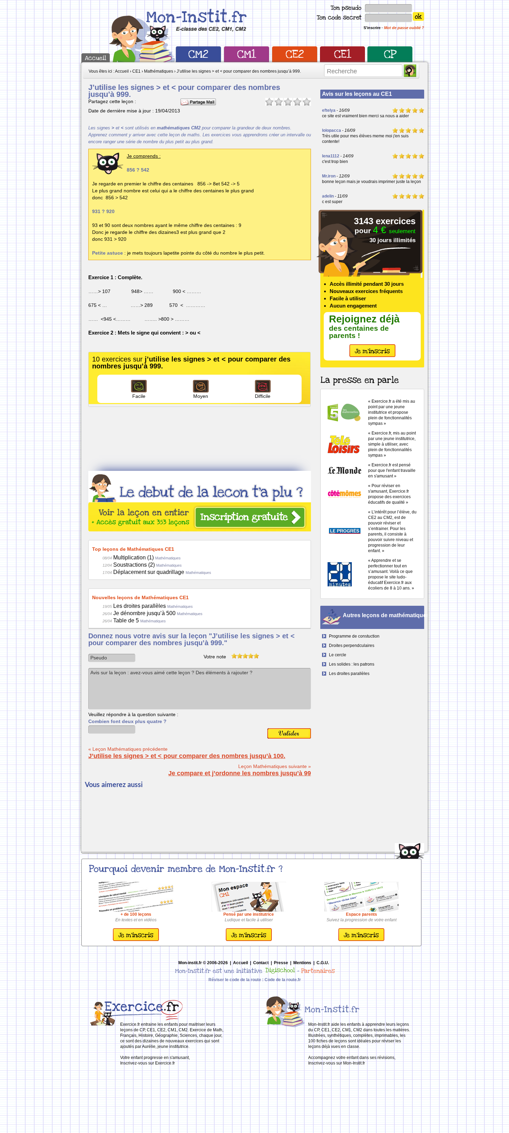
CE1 (342, 54)
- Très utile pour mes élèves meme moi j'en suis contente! (365, 136)
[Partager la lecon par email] (198, 101)
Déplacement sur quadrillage (156, 572)
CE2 (295, 54)
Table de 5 (134, 620)
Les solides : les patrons (351, 664)
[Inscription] (136, 939)
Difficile (262, 396)
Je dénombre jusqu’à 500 (152, 613)
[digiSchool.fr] (280, 972)
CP (390, 54)
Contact (261, 962)
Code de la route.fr (283, 979)
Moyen (200, 396)
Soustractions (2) (142, 565)
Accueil (240, 962)
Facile (138, 396)
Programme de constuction (354, 636)
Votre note (215, 656)
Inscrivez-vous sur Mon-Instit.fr (336, 1063)
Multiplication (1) (141, 557)
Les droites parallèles (147, 606)
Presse (281, 962)
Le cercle (337, 654)
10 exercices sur (191, 362)
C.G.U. (322, 962)
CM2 (198, 54)
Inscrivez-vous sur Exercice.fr (147, 1063)
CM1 (246, 54)
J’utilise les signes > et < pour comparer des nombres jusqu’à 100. (186, 755)
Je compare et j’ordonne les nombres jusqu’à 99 (239, 773)
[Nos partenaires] (315, 972)
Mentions (302, 962)
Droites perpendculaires (351, 645)
